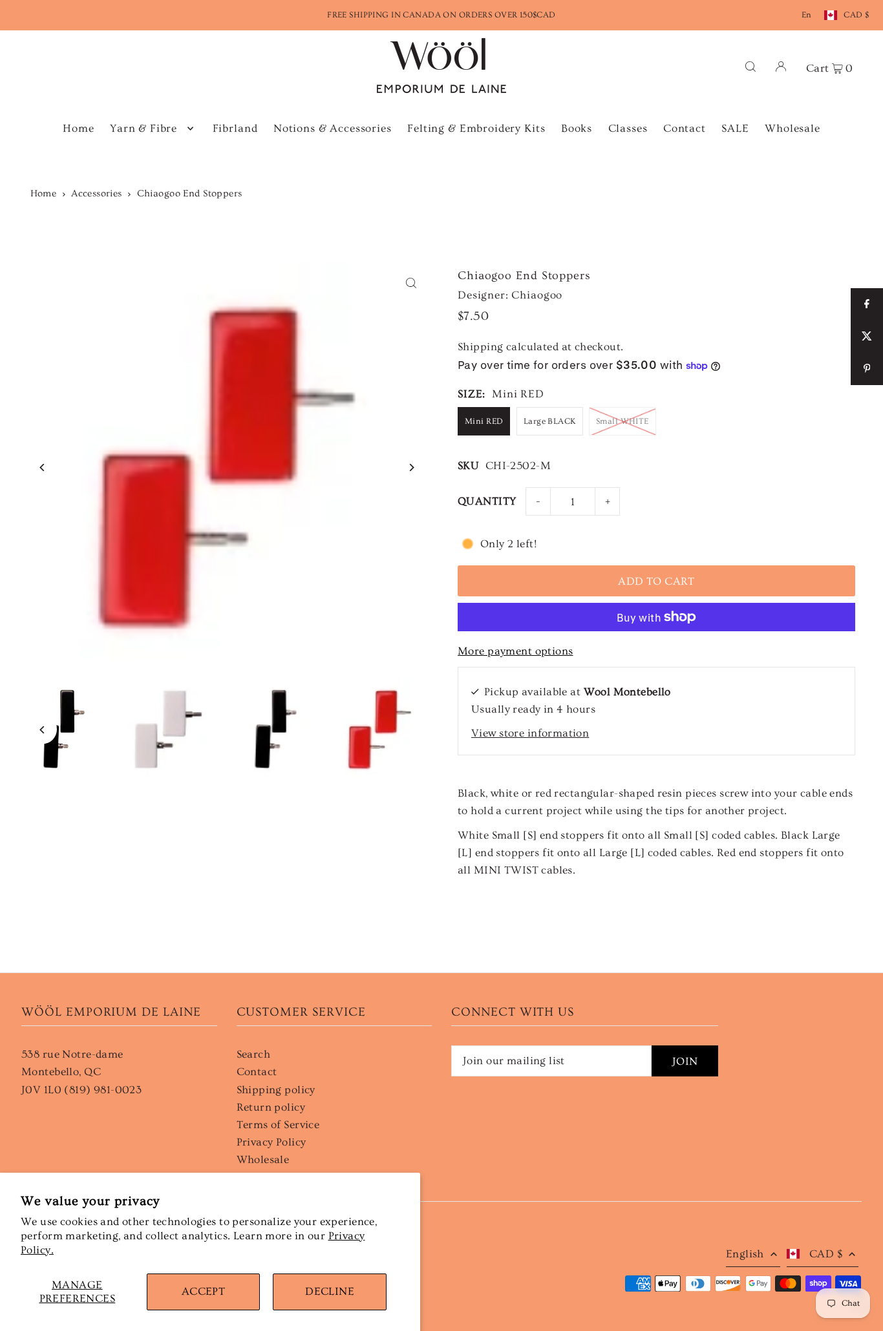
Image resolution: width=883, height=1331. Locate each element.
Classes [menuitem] (628, 128)
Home (43, 193)
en (807, 14)
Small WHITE (622, 421)
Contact (257, 1071)
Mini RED (484, 421)
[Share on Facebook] (867, 304)
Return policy (271, 1107)
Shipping (480, 347)
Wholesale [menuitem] (792, 128)
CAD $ (856, 14)
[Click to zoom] (410, 283)
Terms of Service (278, 1124)
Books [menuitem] (576, 128)
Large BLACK (550, 421)
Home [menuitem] (78, 128)
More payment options (515, 651)
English (745, 1254)
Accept (204, 1291)
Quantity (487, 501)
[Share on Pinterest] (867, 369)
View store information (530, 733)
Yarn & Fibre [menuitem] (143, 128)
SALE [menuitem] (735, 128)
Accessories (96, 193)
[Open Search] (750, 65)
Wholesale (263, 1159)
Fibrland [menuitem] (235, 128)
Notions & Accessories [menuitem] (332, 128)
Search (254, 1054)
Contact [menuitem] (684, 128)
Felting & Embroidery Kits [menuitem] (476, 128)
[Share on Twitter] (867, 336)
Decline (329, 1291)
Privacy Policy (271, 1142)
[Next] (410, 467)
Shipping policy (276, 1090)
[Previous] (42, 467)
